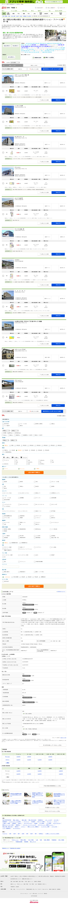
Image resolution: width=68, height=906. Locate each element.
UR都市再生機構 (39, 561)
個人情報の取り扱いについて (16, 878)
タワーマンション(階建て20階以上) (8, 549)
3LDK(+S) (6, 463)
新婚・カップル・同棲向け (33, 826)
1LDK (14, 833)
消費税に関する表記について (27, 878)
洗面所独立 (22, 515)
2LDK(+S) (30, 462)
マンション (22, 468)
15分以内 (40, 450)
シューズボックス (23, 511)
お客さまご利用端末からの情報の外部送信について (28, 876)
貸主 (5, 561)
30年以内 (60, 445)
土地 (37, 839)
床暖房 (21, 517)
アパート (6, 468)
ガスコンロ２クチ (57, 823)
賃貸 (41, 839)
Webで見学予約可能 (6, 820)
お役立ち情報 (3, 889)
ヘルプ (30, 893)
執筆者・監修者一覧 (52, 889)
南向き (21, 425)
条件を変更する (11, 57)
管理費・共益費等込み (8, 432)
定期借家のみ (24, 542)
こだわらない (7, 576)
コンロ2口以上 (7, 506)
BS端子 (53, 555)
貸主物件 (33, 821)
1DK (29, 460)
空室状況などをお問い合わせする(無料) (53, 411)
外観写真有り (23, 571)
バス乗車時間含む (8, 452)
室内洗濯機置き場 (8, 515)
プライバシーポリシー (24, 893)
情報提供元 (52, 876)
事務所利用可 (23, 537)
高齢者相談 (38, 537)
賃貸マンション (30, 881)
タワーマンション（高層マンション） (46, 825)
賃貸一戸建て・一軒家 (23, 881)
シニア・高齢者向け (6, 828)
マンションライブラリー (20, 889)
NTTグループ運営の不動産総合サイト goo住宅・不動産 (12, 4)
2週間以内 (43, 576)
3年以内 (18, 445)
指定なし (6, 445)
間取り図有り (7, 571)
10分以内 (33, 450)
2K (52, 460)
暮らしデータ (33, 841)
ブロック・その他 (55, 481)
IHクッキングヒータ (40, 504)
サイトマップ (40, 893)
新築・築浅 (24, 820)
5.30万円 (50, 759)
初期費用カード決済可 (27, 435)
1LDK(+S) (42, 460)
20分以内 (47, 450)
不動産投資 (54, 839)
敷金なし (11, 435)
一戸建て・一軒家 (6, 823)
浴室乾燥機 (53, 497)
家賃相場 (26, 841)
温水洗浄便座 (7, 499)
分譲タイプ (22, 547)
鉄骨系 (21, 481)
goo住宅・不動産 (4, 876)
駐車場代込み (18, 432)
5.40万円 (50, 756)
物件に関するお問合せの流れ (44, 876)
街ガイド (40, 889)
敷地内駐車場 (23, 529)
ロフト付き (56, 820)
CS (4, 556)
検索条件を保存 (38, 57)
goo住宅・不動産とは (14, 876)
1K (16, 460)
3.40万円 (18, 759)
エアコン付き (7, 517)
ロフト (52, 515)
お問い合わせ (34, 893)
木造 (37, 481)
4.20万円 (18, 770)
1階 (5, 486)
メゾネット (38, 517)
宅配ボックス (23, 522)
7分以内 (26, 450)
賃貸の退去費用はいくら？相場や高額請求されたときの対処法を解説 (59, 795)
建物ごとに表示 (12, 65)
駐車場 (35, 823)
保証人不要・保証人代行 (7, 826)
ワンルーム (6, 460)
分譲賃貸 (14, 823)
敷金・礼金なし (16, 820)
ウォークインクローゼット (9, 511)
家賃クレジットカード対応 (8, 825)
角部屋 (52, 486)
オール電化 (53, 547)
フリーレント (23, 561)
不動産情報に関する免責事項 (15, 848)
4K (16, 463)
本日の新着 (15, 576)
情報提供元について (5, 848)
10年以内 (31, 445)
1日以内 (23, 576)
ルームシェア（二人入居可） (15, 821)
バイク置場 (48, 823)
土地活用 (17, 886)
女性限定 (53, 535)
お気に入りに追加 (34, 69)
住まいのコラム (45, 889)
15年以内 (38, 445)
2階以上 (53, 423)
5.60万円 (18, 774)
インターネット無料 (8, 555)
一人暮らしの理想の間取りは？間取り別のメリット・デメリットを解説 (16, 802)
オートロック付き (8, 493)
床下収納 (53, 511)
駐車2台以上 (38, 529)
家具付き (53, 517)
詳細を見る (58, 99)
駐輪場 (5, 530)
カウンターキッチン (24, 504)
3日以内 (29, 576)
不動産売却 (13, 886)
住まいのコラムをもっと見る (53, 811)
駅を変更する (15, 45)
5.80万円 (61, 770)
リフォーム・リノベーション (26, 549)
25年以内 (53, 445)
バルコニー (38, 522)
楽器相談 (6, 537)
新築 (12, 445)
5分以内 (19, 450)
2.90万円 (29, 756)
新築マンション (13, 884)
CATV (37, 555)
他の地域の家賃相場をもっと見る (53, 785)
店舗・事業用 (47, 839)
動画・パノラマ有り (40, 571)
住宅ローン (44, 884)
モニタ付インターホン (24, 493)
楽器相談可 (4, 821)
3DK (53, 462)
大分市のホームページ (61, 591)
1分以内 (13, 450)
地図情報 (58, 889)
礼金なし (5, 435)
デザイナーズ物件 (8, 547)
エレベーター (7, 522)
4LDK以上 (42, 463)
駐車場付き (40, 820)
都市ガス (37, 524)
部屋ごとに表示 (34, 65)
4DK (29, 463)
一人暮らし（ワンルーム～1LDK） (52, 833)
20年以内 (45, 445)
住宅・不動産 (61, 839)
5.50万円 (40, 770)
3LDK (31, 833)
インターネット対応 (24, 555)
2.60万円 (18, 756)
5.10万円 (40, 759)
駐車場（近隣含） (39, 423)
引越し (14, 889)
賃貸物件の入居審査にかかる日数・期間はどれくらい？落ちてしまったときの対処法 (37, 794)
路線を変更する (7, 45)
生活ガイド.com (63, 737)
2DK (17, 462)
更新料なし (18, 435)
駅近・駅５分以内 (32, 820)
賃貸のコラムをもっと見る (53, 807)
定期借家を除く (14, 542)
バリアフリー (38, 547)
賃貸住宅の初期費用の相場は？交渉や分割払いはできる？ (16, 795)
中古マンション (15, 839)
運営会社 (45, 893)
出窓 (5, 524)
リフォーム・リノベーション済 (29, 825)
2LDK (23, 833)
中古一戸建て (31, 839)
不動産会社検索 (19, 841)
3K (40, 462)
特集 (11, 889)
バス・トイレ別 (23, 423)
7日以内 (36, 576)
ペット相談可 (7, 425)
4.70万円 (29, 774)
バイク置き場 (54, 529)
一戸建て (37, 468)
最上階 (37, 486)
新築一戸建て (23, 839)
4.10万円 (29, 759)
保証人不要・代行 (55, 537)
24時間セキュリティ (55, 493)
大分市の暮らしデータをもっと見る (52, 745)
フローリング (38, 515)
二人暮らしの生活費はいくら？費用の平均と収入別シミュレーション (37, 802)
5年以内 (24, 445)
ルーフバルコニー (55, 522)
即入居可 (22, 535)
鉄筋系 (5, 481)
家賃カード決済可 (38, 435)
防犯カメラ (38, 493)
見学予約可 (6, 423)
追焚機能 (22, 497)
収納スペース (38, 511)
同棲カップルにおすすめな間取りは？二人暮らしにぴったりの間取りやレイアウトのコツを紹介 (59, 802)
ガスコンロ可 (54, 504)
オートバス (38, 497)
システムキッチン (8, 504)
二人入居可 (38, 535)
